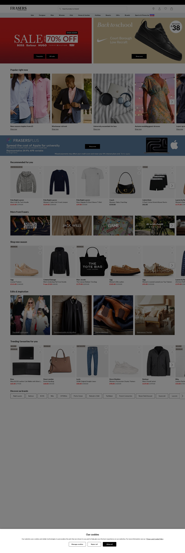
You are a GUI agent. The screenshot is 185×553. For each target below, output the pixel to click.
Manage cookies (77, 544)
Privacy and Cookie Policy (154, 539)
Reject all (94, 544)
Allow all (109, 544)
